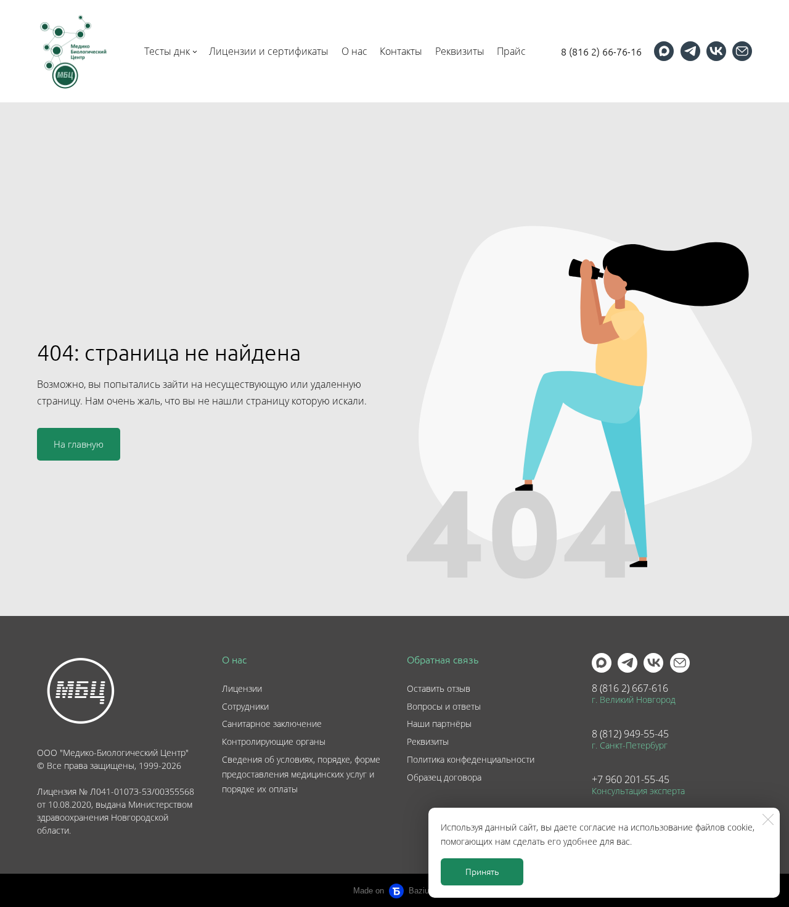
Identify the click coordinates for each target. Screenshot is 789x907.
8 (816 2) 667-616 (630, 688)
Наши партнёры (439, 723)
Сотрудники (245, 706)
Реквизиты (428, 741)
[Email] (742, 51)
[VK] (716, 51)
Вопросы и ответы (444, 706)
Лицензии (242, 688)
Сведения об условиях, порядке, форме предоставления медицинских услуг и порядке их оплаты (301, 774)
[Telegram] (690, 51)
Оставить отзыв (438, 688)
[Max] (664, 51)
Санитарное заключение (272, 723)
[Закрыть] (768, 819)
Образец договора (444, 777)
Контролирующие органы (273, 741)
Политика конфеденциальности (470, 759)
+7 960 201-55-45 (630, 779)
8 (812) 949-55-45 (630, 734)
